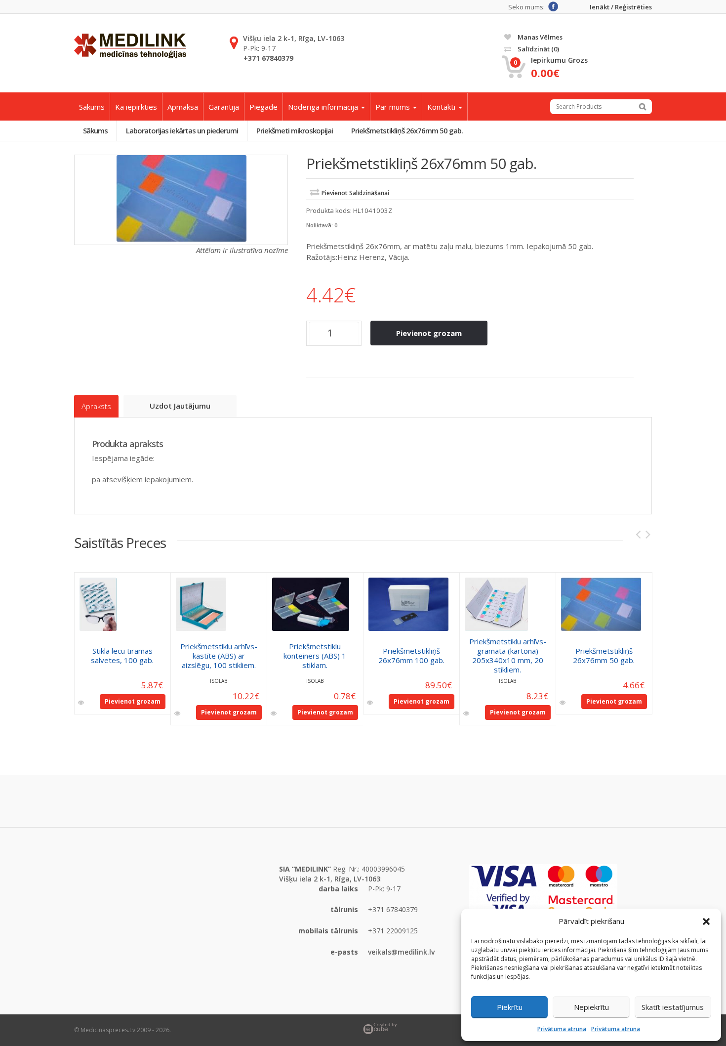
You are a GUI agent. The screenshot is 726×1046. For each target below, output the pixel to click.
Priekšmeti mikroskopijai (294, 130)
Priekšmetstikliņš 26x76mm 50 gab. (407, 130)
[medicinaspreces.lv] (130, 46)
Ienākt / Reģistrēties (621, 7)
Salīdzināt (537, 48)
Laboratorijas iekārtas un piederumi (182, 130)
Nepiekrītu (591, 1007)
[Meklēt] (642, 106)
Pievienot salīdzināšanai (355, 193)
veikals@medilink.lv (401, 952)
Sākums (92, 107)
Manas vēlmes (539, 37)
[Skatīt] (81, 703)
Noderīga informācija (324, 107)
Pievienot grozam (429, 333)
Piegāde (263, 107)
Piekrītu (510, 1007)
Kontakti (442, 107)
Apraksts (96, 406)
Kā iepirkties (136, 107)
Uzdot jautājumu (180, 406)
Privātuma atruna (561, 1029)
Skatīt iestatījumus (673, 1007)
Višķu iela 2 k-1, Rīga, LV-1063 (293, 38)
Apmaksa (182, 107)
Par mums (393, 107)
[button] (706, 921)
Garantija (223, 107)
